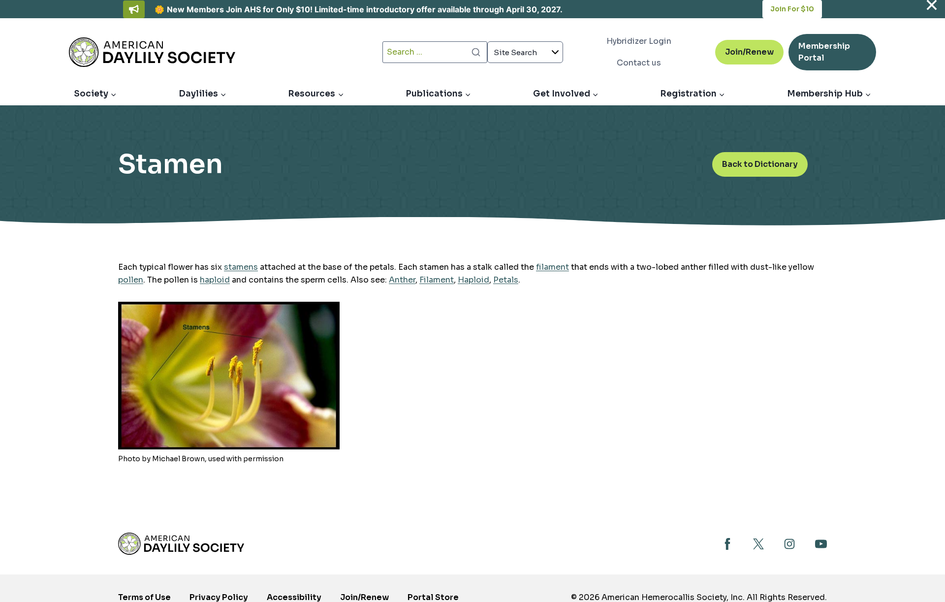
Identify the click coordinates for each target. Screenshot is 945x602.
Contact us (639, 63)
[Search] (476, 52)
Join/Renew (749, 52)
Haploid (473, 280)
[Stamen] (229, 375)
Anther (402, 280)
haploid (215, 280)
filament (552, 267)
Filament (436, 280)
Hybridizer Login (638, 41)
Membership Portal (824, 55)
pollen (130, 280)
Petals (505, 280)
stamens (241, 267)
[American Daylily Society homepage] (181, 544)
